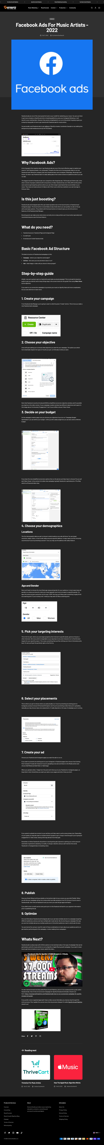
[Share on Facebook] (27, 1036)
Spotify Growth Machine (16, 2)
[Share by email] (40, 1036)
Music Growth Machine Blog (11, 1116)
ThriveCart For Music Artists (31, 1083)
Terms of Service (8, 1122)
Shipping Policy (63, 1119)
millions (47, 126)
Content (53, 8)
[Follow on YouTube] (17, 1133)
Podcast (6, 1119)
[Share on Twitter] (31, 1036)
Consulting (7, 1110)
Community (72, 8)
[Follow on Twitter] (9, 1133)
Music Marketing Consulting (40, 2)
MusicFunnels (45, 8)
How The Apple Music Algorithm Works (67, 1083)
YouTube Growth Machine (64, 2)
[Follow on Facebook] (5, 1133)
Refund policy (8, 1125)
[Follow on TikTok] (21, 1133)
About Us (61, 1107)
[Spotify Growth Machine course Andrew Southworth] (52, 1020)
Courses (6, 1107)
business (52, 18)
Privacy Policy (63, 1110)
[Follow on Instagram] (13, 1133)
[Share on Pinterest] (36, 1036)
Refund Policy (63, 1113)
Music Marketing (32, 8)
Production (62, 8)
